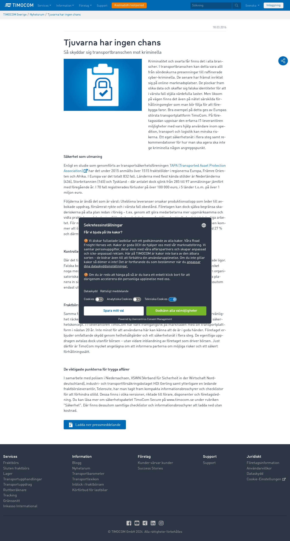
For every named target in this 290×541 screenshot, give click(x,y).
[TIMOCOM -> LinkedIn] (154, 523)
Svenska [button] (251, 5)
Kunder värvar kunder (155, 463)
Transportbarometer (88, 474)
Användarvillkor (259, 468)
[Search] (236, 5)
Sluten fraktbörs (16, 468)
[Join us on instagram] (161, 523)
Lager (8, 474)
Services (43, 5)
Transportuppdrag (17, 484)
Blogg (76, 463)
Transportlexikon (85, 479)
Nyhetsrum (81, 468)
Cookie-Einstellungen (264, 479)
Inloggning (273, 5)
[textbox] (215, 5)
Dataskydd (255, 474)
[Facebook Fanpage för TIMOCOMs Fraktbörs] (129, 523)
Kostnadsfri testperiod (129, 5)
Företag (84, 5)
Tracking (10, 495)
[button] (283, 60)
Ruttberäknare (15, 490)
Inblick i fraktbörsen (88, 484)
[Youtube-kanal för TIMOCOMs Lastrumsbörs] (138, 523)
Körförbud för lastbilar (90, 490)
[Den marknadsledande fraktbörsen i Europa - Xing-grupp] (146, 523)
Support (102, 5)
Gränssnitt (11, 501)
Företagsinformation (263, 463)
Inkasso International (20, 506)
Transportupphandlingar (22, 479)
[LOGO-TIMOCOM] (19, 5)
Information (64, 5)
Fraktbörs (11, 463)
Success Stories (150, 468)
